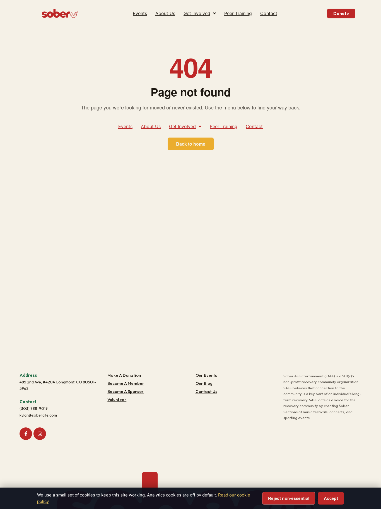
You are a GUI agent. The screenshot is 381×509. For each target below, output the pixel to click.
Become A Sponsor (125, 391)
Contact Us (206, 391)
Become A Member (125, 383)
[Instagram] (39, 433)
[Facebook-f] (26, 433)
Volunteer (116, 399)
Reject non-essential (288, 498)
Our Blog (204, 383)
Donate (341, 13)
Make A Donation (124, 375)
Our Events (206, 375)
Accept (331, 498)
